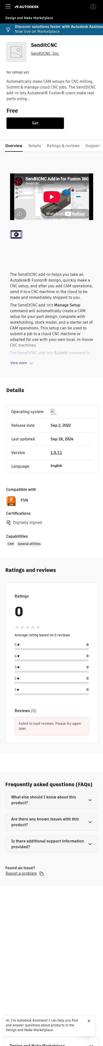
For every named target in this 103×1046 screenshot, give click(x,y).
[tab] (16, 240)
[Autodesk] (27, 6)
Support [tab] (93, 146)
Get (35, 123)
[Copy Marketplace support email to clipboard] (41, 873)
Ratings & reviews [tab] (63, 146)
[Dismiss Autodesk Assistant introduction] (89, 1021)
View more (18, 362)
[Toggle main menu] (8, 6)
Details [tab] (34, 146)
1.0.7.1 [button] (56, 452)
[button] (52, 800)
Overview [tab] (14, 146)
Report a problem (21, 873)
